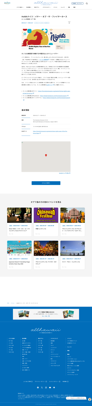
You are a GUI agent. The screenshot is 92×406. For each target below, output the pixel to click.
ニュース (63, 7)
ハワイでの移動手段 (26, 347)
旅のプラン (36, 7)
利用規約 (65, 381)
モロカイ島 (11, 352)
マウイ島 (11, 347)
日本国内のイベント (71, 343)
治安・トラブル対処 (26, 361)
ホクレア (53, 363)
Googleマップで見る (64, 173)
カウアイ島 (11, 345)
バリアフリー (25, 365)
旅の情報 (28, 7)
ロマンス (53, 349)
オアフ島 (11, 341)
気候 (23, 356)
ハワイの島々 (19, 7)
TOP (8, 303)
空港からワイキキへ (26, 343)
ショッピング (53, 347)
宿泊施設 (53, 341)
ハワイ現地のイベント (72, 341)
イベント (55, 7)
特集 (69, 7)
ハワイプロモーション (72, 359)
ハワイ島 (11, 343)
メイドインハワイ (54, 354)
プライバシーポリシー (40, 381)
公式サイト (49, 85)
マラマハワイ (53, 361)
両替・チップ (25, 349)
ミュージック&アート (55, 356)
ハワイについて (46, 7)
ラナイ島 (11, 349)
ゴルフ (52, 352)
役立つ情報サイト (26, 370)
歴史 (52, 358)
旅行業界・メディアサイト (77, 3)
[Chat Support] (89, 399)
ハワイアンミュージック (72, 374)
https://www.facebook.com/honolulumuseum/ (53, 96)
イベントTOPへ (46, 183)
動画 (74, 7)
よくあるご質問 (25, 367)
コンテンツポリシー (54, 381)
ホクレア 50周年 (70, 372)
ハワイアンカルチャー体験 (73, 370)
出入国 (23, 341)
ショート (69, 356)
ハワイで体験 (70, 363)
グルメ (52, 345)
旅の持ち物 (24, 354)
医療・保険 (24, 363)
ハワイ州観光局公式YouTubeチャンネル (76, 361)
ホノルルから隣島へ (26, 345)
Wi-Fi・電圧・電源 (26, 352)
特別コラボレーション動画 (73, 365)
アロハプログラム (54, 365)
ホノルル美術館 (43, 59)
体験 (52, 343)
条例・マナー (25, 358)
